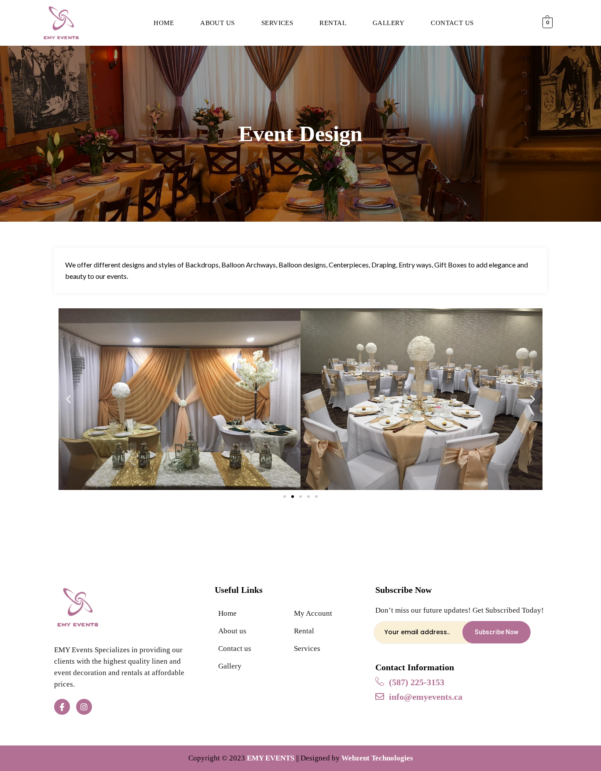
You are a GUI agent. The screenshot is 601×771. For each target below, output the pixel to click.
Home (164, 22)
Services (277, 22)
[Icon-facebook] (62, 707)
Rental (332, 22)
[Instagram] (84, 707)
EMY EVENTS (270, 758)
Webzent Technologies (377, 758)
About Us (217, 22)
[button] (284, 496)
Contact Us (452, 22)
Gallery (388, 22)
